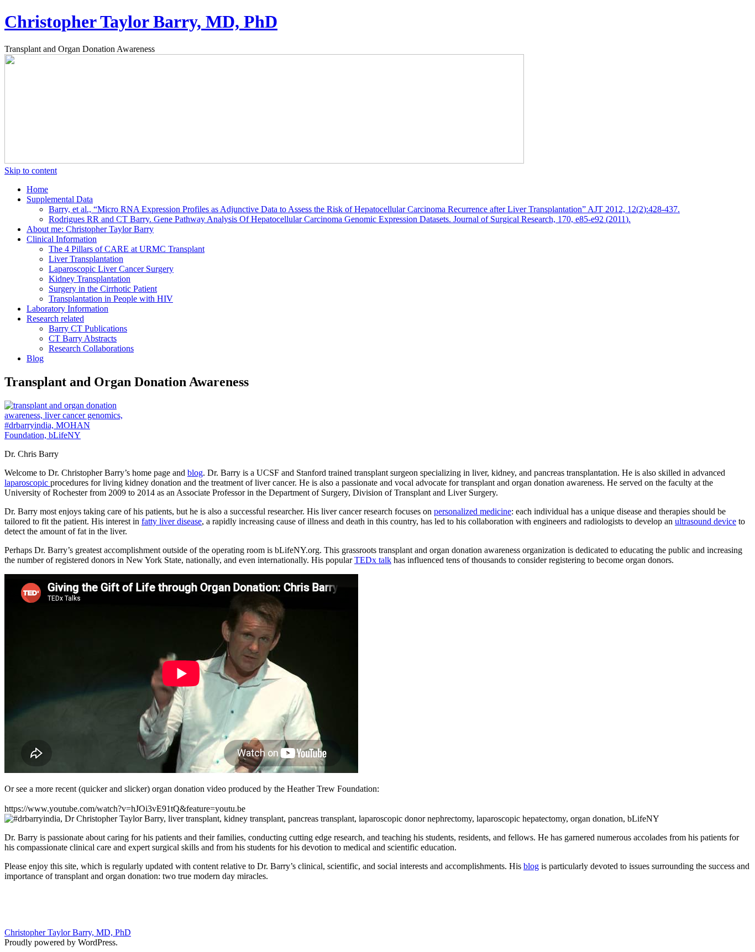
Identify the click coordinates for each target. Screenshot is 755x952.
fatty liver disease (171, 521)
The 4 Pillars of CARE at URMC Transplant (127, 249)
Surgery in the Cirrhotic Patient (103, 288)
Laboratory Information (67, 308)
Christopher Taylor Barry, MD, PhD (140, 21)
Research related (55, 318)
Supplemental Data (60, 199)
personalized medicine (472, 511)
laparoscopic (27, 482)
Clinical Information (62, 239)
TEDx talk (372, 560)
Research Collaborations (91, 348)
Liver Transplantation (86, 259)
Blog (35, 358)
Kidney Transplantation (89, 278)
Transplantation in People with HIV (111, 298)
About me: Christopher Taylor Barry (90, 229)
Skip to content (30, 170)
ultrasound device (705, 521)
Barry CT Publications (88, 328)
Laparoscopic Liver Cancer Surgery (111, 268)
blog (195, 472)
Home (37, 189)
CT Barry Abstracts (83, 338)
